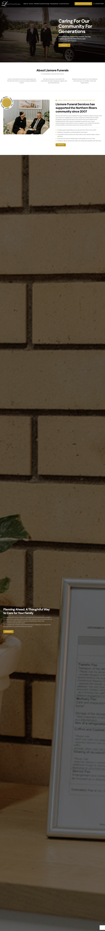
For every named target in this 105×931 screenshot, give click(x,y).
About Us (26, 3)
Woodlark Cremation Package (42, 3)
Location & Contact (64, 3)
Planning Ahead (54, 3)
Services (31, 3)
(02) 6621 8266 (99, 3)
